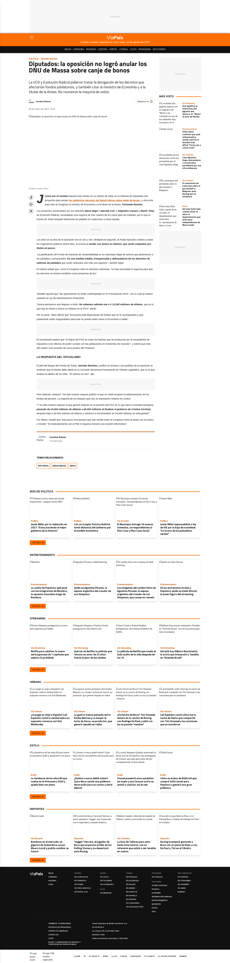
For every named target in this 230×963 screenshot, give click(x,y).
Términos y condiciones (59, 923)
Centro (102, 49)
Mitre (105, 956)
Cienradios (135, 956)
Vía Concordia (132, 903)
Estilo (155, 908)
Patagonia (145, 49)
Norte (113, 49)
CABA (50, 884)
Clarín (77, 956)
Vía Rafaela (131, 896)
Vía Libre (182, 888)
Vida (154, 912)
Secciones (159, 49)
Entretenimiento (160, 900)
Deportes (156, 904)
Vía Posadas (131, 877)
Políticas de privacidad (59, 927)
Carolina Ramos (43, 101)
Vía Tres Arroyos (82, 888)
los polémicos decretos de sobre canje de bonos (104, 200)
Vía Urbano (183, 877)
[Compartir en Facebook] (31, 197)
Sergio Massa (49, 59)
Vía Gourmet (183, 884)
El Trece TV (94, 956)
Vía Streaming (184, 881)
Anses (73, 465)
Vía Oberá (130, 888)
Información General (162, 897)
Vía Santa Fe (131, 892)
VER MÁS (36, 543)
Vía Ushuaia (157, 877)
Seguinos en (143, 101)
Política (34, 59)
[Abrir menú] (55, 37)
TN (84, 956)
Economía (156, 893)
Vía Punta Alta (81, 892)
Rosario (91, 49)
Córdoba (78, 49)
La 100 (114, 956)
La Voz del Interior (167, 956)
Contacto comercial (58, 931)
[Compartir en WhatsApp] (31, 204)
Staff (51, 938)
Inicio (68, 49)
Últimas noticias (159, 885)
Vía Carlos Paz (81, 877)
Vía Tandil (78, 884)
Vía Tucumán (106, 881)
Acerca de (53, 935)
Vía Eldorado (132, 881)
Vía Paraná (131, 899)
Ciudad (123, 956)
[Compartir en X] (31, 211)
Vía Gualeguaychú (134, 907)
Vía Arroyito (80, 881)
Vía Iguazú (130, 884)
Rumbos (181, 892)
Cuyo (133, 49)
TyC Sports (149, 956)
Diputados (43, 465)
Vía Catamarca (107, 884)
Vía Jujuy (104, 877)
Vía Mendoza (106, 893)
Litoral (123, 49)
